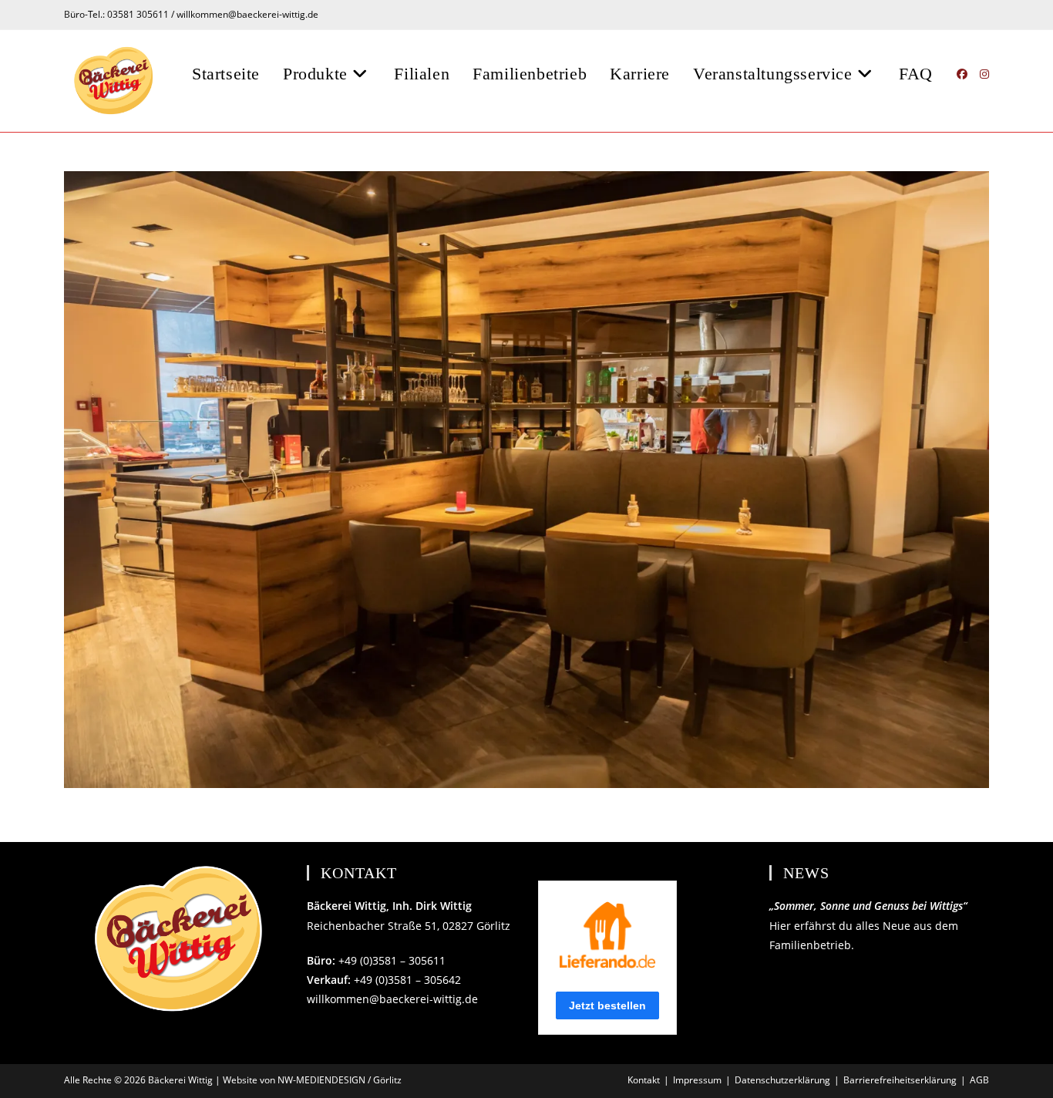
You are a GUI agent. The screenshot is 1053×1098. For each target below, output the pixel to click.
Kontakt (643, 1079)
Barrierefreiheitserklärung (900, 1079)
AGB (979, 1079)
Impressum (697, 1079)
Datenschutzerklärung (782, 1079)
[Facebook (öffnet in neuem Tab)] (962, 74)
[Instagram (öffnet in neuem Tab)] (984, 74)
